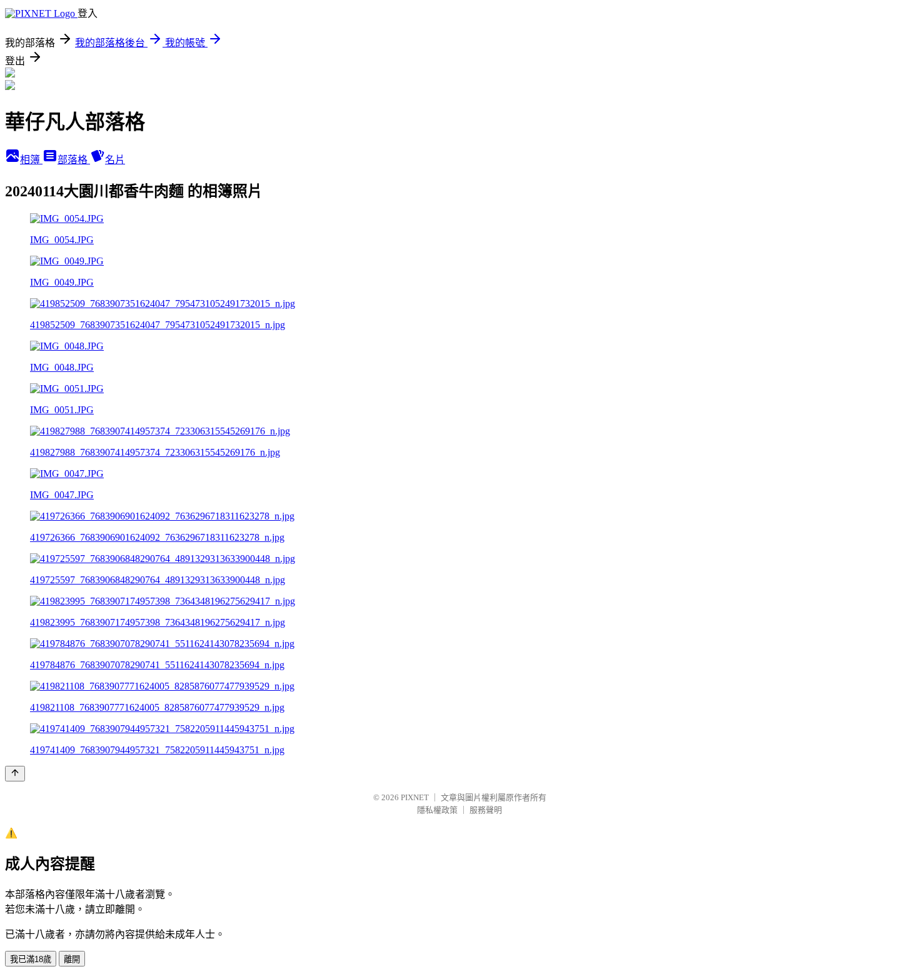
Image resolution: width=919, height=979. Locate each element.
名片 (115, 159)
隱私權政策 (437, 810)
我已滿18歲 (30, 959)
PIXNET (415, 797)
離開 (72, 959)
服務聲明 (486, 810)
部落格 (74, 159)
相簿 (31, 159)
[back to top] (15, 773)
